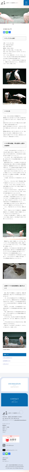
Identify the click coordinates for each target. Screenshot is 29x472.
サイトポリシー (5, 461)
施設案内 (4, 425)
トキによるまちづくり (7, 357)
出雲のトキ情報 (5, 427)
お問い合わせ (5, 457)
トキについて (5, 363)
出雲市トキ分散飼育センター (12, 2)
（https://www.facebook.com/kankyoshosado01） (14, 466)
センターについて (6, 423)
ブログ (3, 432)
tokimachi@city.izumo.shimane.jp (20, 420)
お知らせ (4, 430)
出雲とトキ (6, 354)
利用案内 (4, 459)
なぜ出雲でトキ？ (6, 360)
